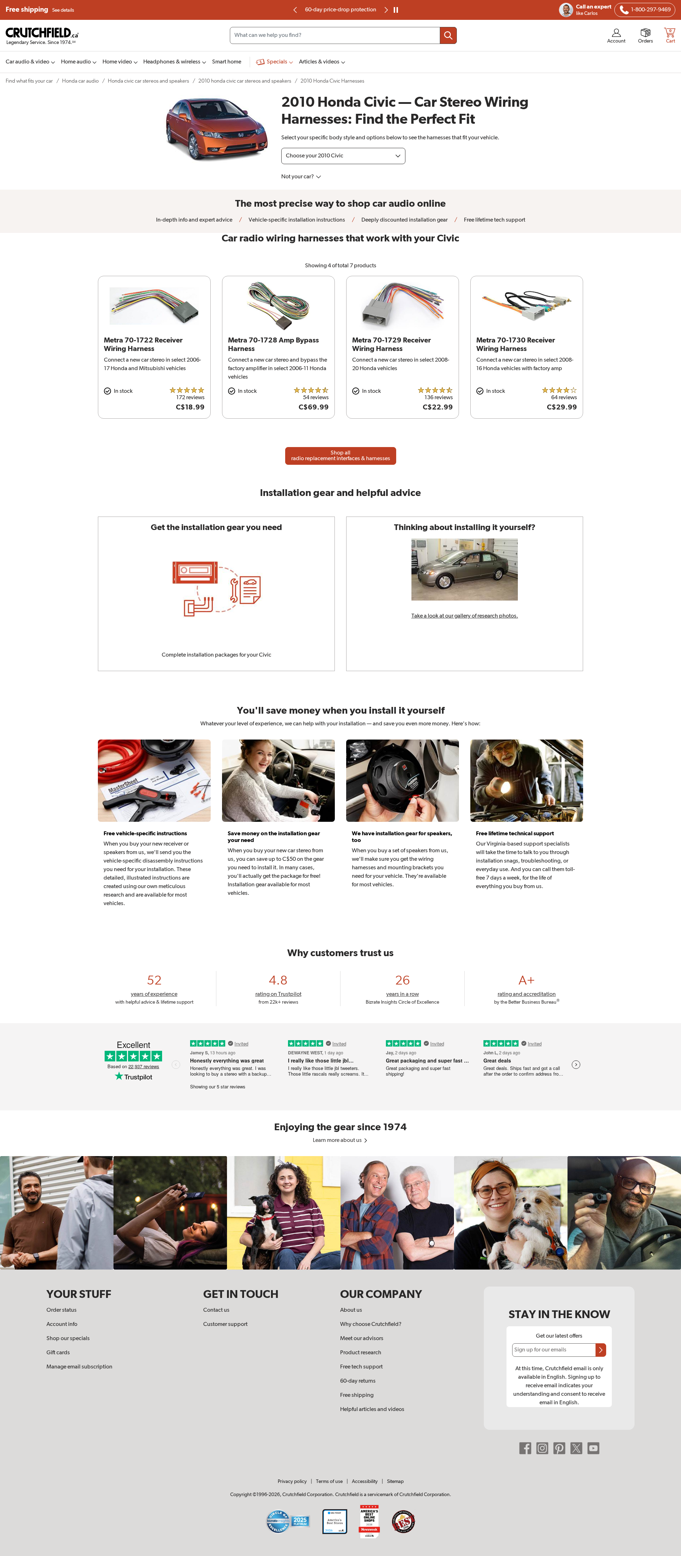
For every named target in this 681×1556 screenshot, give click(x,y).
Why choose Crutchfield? (371, 1324)
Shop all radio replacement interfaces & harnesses (340, 456)
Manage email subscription (79, 1367)
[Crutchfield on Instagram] (542, 1448)
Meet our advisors (361, 1339)
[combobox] (343, 35)
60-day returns (340, 10)
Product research (360, 1353)
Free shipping (40, 9)
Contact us (216, 1310)
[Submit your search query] (448, 35)
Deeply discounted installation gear (404, 220)
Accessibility (365, 1481)
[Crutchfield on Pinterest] (559, 1448)
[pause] (396, 10)
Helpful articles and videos (372, 1409)
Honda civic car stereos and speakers (148, 81)
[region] (340, 1213)
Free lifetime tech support (494, 220)
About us (351, 1310)
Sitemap (395, 1481)
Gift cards (58, 1353)
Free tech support (361, 1367)
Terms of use (329, 1481)
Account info (61, 1324)
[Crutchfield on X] (576, 1448)
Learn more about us (338, 1140)
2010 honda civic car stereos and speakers (244, 81)
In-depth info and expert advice (194, 220)
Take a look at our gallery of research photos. (464, 616)
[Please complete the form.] (601, 1350)
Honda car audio (80, 81)
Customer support (225, 1324)
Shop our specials (68, 1339)
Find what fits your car (29, 81)
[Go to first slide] (385, 9)
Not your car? (298, 177)
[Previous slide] (295, 9)
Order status (61, 1310)
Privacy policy (292, 1481)
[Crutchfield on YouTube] (593, 1448)
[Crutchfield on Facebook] (525, 1448)
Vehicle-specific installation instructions (296, 220)
